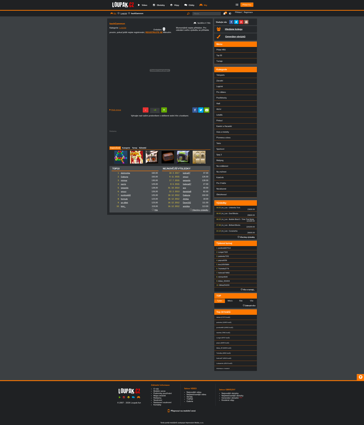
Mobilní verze (159, 391)
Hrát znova (116, 110)
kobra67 (186, 173)
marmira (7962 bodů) (223, 332)
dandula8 (187, 191)
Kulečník (220, 177)
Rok (241, 301)
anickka (186, 206)
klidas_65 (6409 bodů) (223, 348)
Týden (219, 301)
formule (124, 199)
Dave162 (187, 202)
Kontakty (157, 405)
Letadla (219, 115)
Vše (156, 210)
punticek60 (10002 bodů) (224, 327)
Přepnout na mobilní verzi (183, 411)
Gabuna (124, 177)
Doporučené (115, 148)
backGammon (137, 13)
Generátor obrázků (230, 398)
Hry (205, 5)
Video (144, 5)
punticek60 (126, 195)
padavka (221, 256)
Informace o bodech (223, 368)
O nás (156, 389)
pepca (220, 260)
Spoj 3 (219, 155)
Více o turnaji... (249, 290)
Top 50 (219, 55)
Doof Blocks (233, 213)
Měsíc (230, 301)
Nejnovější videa (194, 392)
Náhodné (142, 148)
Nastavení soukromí (162, 402)
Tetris (218, 143)
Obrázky (160, 5)
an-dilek (124, 202)
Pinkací (219, 120)
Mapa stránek (159, 395)
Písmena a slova (223, 138)
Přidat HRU (221, 50)
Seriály (190, 397)
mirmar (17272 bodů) (223, 317)
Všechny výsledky (200, 210)
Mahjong (219, 160)
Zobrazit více (250, 306)
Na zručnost (221, 172)
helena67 (187, 184)
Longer (221, 252)
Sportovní (220, 149)
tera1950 (221, 264)
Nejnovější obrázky (230, 393)
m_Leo (225, 208)
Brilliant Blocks (234, 225)
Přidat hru (246, 5)
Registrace (248, 12)
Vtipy (176, 5)
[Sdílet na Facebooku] (195, 112)
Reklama (157, 398)
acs (184, 188)
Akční (218, 109)
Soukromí (157, 400)
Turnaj (134, 148)
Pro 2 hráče (221, 183)
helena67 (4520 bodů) (223, 358)
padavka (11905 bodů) (223, 322)
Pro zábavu (221, 92)
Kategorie (126, 148)
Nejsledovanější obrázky (232, 395)
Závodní (219, 81)
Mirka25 (222, 285)
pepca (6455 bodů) (222, 343)
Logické (124, 13)
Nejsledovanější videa (196, 394)
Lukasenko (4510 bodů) (224, 363)
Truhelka (221, 269)
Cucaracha (233, 231)
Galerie (190, 401)
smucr (123, 191)
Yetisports (220, 75)
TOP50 (190, 399)
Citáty (191, 5)
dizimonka (125, 173)
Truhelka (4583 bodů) (223, 353)
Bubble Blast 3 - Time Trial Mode (241, 219)
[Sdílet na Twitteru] (200, 112)
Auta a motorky (222, 132)
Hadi (218, 103)
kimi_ (123, 206)
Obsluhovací (221, 194)
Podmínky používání (162, 393)
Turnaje (219, 61)
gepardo (124, 188)
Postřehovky (221, 98)
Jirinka (186, 199)
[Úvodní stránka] (123, 8)
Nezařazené (221, 189)
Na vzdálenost (222, 166)
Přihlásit (238, 12)
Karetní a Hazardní (224, 126)
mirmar (124, 180)
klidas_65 (222, 281)
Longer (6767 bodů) (223, 338)
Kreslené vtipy (228, 400)
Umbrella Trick (234, 208)
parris (123, 184)
